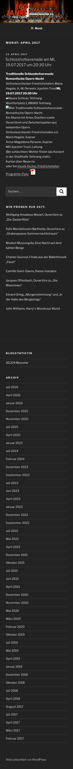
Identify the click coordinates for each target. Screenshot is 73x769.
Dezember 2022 (17, 515)
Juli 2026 (12, 387)
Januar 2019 (14, 666)
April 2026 (13, 395)
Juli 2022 (12, 531)
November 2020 (17, 603)
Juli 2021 (12, 571)
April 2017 (13, 722)
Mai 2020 (12, 611)
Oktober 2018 (15, 682)
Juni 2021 (12, 579)
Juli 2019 (12, 642)
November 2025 (17, 419)
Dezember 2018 (17, 674)
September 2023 (18, 475)
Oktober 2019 (15, 634)
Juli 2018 (12, 690)
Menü (38, 28)
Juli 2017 (12, 714)
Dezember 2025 (17, 411)
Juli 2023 (12, 483)
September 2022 (17, 523)
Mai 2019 (12, 650)
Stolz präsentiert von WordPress (26, 759)
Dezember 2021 (17, 555)
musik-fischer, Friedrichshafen (38, 166)
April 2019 (13, 658)
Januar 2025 (14, 443)
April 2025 (13, 435)
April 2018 (13, 698)
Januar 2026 (14, 403)
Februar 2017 (15, 738)
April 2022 (13, 547)
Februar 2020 (15, 627)
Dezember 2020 (17, 595)
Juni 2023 (12, 491)
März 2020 (13, 619)
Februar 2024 (15, 459)
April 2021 (13, 587)
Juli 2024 (12, 451)
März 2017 (13, 730)
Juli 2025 (12, 427)
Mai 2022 (12, 539)
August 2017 (14, 706)
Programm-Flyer (17, 174)
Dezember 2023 (17, 467)
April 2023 (13, 499)
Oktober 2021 (15, 562)
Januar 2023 (14, 507)
